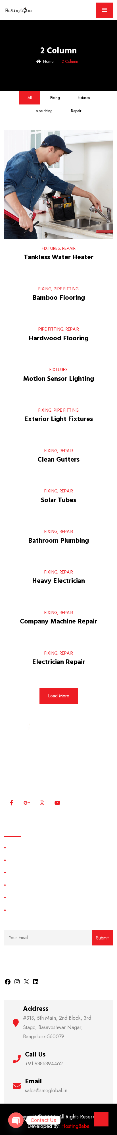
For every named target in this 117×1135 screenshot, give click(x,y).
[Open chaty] (16, 1120)
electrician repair (58, 662)
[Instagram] (17, 981)
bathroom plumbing (58, 541)
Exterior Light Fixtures (58, 419)
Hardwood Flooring (59, 338)
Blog (13, 897)
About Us (17, 860)
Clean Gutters (58, 459)
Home (48, 61)
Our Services (21, 872)
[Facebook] (7, 981)
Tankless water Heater (58, 257)
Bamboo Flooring (58, 298)
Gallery (15, 910)
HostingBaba (75, 1126)
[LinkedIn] (35, 981)
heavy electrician (58, 581)
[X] (26, 981)
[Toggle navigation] (104, 10)
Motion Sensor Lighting (58, 379)
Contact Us (19, 885)
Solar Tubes (58, 500)
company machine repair (58, 621)
